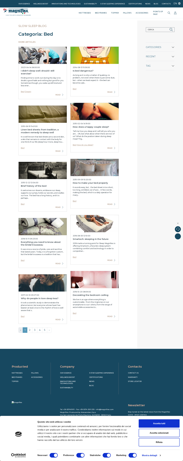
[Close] (178, 223)
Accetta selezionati (159, 433)
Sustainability (90, 4)
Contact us (133, 373)
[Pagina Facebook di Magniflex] (129, 386)
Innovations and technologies (68, 382)
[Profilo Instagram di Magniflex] (135, 386)
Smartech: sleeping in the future (91, 239)
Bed (22, 92)
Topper (15, 381)
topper (115, 13)
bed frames (101, 13)
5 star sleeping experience (112, 4)
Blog (156, 4)
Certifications (135, 4)
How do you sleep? (85, 145)
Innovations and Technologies (66, 4)
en (176, 3)
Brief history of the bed (33, 186)
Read (58, 95)
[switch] (80, 455)
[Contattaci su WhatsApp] (178, 236)
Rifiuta (159, 442)
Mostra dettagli (149, 455)
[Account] (175, 13)
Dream (28, 92)
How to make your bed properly (90, 183)
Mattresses (17, 373)
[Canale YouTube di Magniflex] (141, 386)
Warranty (133, 377)
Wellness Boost (40, 4)
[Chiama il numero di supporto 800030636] (178, 229)
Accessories (36, 377)
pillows (127, 13)
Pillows (34, 373)
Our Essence (65, 373)
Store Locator (135, 381)
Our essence (24, 4)
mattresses (85, 13)
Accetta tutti (159, 423)
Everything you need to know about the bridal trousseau (41, 243)
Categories (153, 47)
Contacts (166, 4)
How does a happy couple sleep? (91, 126)
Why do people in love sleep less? (39, 298)
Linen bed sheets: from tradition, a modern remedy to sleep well (40, 131)
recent (151, 56)
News (147, 4)
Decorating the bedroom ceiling (90, 295)
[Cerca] (169, 13)
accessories (142, 13)
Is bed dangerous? (83, 70)
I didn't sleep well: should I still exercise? (37, 72)
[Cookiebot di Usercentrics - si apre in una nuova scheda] (18, 455)
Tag (148, 65)
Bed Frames (17, 377)
